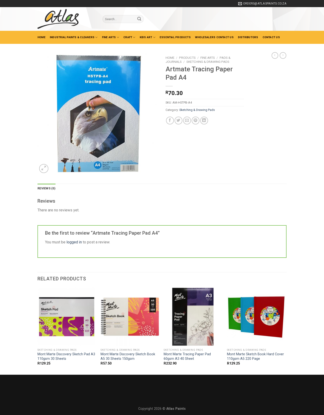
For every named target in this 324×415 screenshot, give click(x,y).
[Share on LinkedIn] (204, 120)
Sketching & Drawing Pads (207, 62)
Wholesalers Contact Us (214, 37)
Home (41, 37)
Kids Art (146, 37)
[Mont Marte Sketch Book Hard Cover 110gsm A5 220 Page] (256, 316)
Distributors (248, 37)
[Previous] (37, 330)
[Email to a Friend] (187, 120)
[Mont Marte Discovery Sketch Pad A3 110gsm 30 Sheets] (66, 316)
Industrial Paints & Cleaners (72, 37)
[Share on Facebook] (170, 120)
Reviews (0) (46, 188)
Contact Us (271, 37)
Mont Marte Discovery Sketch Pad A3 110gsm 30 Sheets (66, 356)
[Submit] (139, 19)
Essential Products (175, 37)
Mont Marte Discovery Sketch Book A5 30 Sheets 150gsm (128, 356)
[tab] (46, 188)
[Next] (285, 330)
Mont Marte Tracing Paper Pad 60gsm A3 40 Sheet (187, 356)
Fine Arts (109, 37)
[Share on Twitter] (178, 120)
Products (187, 57)
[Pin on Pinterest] (195, 120)
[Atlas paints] (66, 19)
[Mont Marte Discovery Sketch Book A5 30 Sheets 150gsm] (130, 316)
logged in (74, 242)
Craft (127, 37)
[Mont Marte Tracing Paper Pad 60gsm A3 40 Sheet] (193, 316)
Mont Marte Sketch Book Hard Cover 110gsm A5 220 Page (255, 356)
